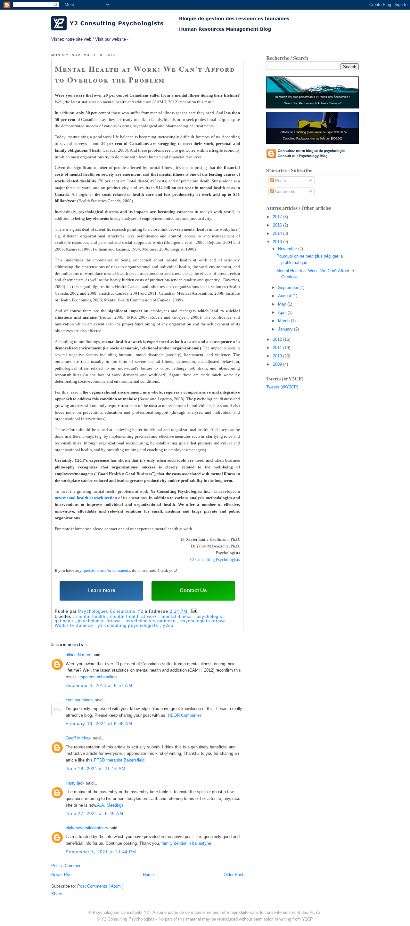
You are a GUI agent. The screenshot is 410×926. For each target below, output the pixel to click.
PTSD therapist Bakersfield (119, 760)
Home (148, 874)
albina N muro (79, 654)
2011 (278, 347)
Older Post (233, 874)
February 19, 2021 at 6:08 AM (99, 723)
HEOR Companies (185, 715)
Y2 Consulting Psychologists (214, 559)
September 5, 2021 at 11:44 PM (101, 852)
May (282, 304)
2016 (278, 225)
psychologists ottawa (203, 621)
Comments (284, 191)
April (283, 312)
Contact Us (193, 590)
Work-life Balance (74, 625)
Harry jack (76, 783)
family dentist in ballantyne (186, 843)
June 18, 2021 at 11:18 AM (96, 768)
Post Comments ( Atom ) (100, 886)
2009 (278, 364)
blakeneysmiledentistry (88, 828)
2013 (278, 241)
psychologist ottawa (100, 621)
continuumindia (80, 700)
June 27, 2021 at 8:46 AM (94, 813)
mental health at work (134, 616)
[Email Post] (193, 611)
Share (56, 893)
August (285, 295)
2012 (278, 339)
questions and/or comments (106, 570)
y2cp (168, 625)
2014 (278, 233)
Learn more (101, 590)
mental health (91, 616)
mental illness (177, 616)
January (286, 329)
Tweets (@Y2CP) (282, 387)
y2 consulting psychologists (129, 625)
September (288, 287)
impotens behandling (97, 677)
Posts (280, 180)
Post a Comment (67, 865)
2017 (278, 216)
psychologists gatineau (151, 621)
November (288, 248)
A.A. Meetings (110, 805)
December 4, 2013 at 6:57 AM (99, 685)
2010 (278, 356)
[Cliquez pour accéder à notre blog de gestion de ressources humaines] (259, 25)
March (284, 320)
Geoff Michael (79, 738)
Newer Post (62, 874)
